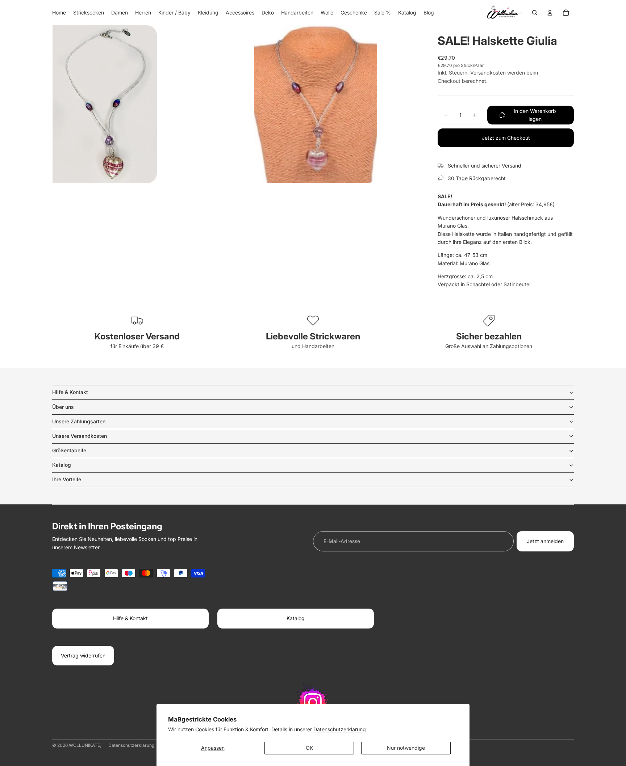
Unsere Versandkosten (79, 436)
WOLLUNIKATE (84, 745)
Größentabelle (69, 450)
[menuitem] (59, 13)
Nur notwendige (406, 748)
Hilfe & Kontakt (70, 392)
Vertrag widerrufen (83, 655)
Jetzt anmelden (545, 541)
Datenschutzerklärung (339, 729)
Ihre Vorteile (66, 479)
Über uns (63, 407)
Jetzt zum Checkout (506, 138)
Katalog (61, 465)
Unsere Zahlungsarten (78, 421)
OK (309, 748)
